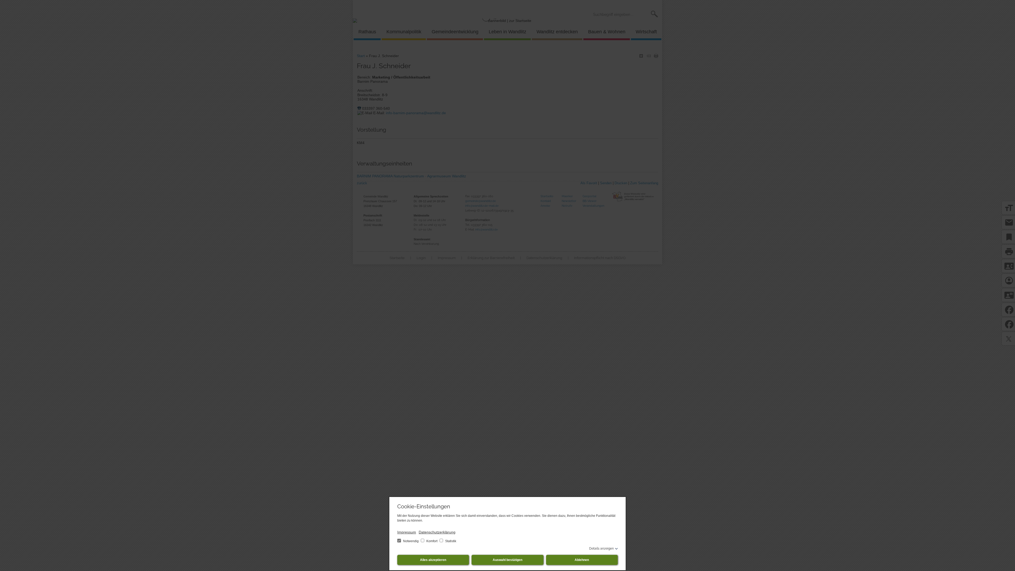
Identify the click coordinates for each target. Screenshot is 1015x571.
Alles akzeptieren (433, 560)
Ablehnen (582, 560)
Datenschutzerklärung (437, 532)
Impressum (406, 532)
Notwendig (410, 541)
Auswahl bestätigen (507, 560)
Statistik (450, 541)
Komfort (432, 541)
